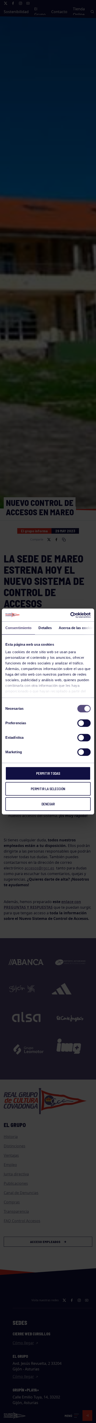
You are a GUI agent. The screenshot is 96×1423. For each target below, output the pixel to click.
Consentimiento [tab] (18, 628)
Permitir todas (48, 773)
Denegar (48, 804)
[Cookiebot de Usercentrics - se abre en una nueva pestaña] (70, 615)
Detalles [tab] (45, 628)
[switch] (84, 723)
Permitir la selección (48, 789)
